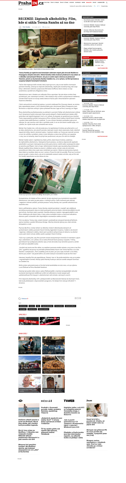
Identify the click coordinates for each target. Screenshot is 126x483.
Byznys (72, 2)
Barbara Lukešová (43, 309)
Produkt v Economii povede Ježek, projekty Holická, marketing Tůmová (51, 410)
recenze (32, 306)
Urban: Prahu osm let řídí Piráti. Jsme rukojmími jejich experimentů (93, 112)
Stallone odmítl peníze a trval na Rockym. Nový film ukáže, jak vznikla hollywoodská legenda (28, 422)
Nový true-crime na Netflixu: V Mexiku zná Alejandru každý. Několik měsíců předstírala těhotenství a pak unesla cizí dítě (28, 434)
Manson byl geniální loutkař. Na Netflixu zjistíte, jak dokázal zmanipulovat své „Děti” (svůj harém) (28, 448)
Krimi (83, 2)
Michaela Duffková (70, 306)
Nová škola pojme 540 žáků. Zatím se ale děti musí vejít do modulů (94, 20)
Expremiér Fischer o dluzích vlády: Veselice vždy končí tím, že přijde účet (93, 118)
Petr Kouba (26, 27)
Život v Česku (64, 2)
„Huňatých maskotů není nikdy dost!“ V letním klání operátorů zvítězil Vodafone (51, 420)
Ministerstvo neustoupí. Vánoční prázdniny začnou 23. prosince (93, 44)
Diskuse (24, 298)
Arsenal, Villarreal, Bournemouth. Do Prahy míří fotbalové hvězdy (94, 30)
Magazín (89, 2)
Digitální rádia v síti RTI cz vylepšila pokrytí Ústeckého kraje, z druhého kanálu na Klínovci (74, 411)
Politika (46, 2)
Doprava (78, 2)
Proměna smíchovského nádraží (91, 76)
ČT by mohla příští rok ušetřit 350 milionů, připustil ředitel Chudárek (50, 431)
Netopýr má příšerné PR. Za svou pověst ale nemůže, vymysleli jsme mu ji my (97, 432)
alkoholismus (23, 306)
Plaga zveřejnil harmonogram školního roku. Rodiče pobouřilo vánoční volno (93, 49)
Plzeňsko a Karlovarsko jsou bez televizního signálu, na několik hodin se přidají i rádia (74, 435)
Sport (94, 2)
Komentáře (101, 2)
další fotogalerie (102, 95)
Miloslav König (32, 309)
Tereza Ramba (59, 306)
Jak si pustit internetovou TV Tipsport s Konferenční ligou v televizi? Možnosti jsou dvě (73, 423)
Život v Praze (55, 2)
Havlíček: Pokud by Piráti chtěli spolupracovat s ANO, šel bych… (92, 124)
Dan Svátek (22, 309)
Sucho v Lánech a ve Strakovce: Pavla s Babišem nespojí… (100, 61)
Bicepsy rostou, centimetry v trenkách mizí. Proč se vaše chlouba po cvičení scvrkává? (96, 444)
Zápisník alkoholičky (47, 306)
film (38, 306)
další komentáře (103, 68)
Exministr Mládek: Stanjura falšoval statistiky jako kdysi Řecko (94, 25)
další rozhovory (103, 136)
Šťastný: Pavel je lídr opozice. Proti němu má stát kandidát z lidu (93, 131)
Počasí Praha (104, 6)
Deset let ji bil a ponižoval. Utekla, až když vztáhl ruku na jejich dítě (95, 422)
